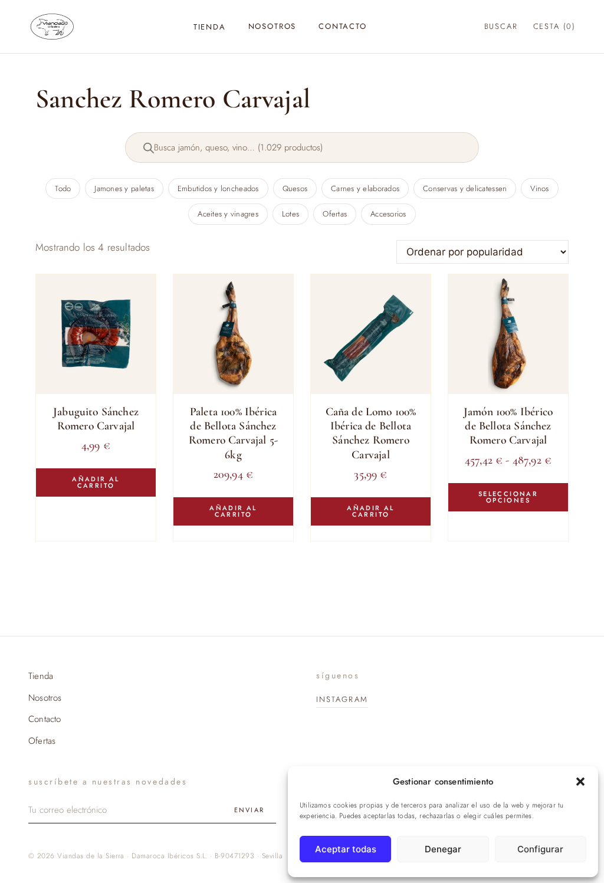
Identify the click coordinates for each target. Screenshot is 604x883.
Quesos (295, 188)
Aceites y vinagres (228, 213)
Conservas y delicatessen (465, 188)
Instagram (342, 699)
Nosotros (272, 26)
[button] (580, 781)
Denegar (443, 849)
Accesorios (388, 213)
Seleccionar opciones (508, 497)
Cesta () (554, 26)
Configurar (540, 849)
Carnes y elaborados (365, 188)
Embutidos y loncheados (218, 188)
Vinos (539, 188)
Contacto (343, 26)
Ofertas (335, 213)
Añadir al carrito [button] (96, 482)
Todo (63, 188)
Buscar (501, 26)
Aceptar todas (345, 849)
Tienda (209, 26)
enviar (249, 810)
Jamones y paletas (123, 188)
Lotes (290, 213)
